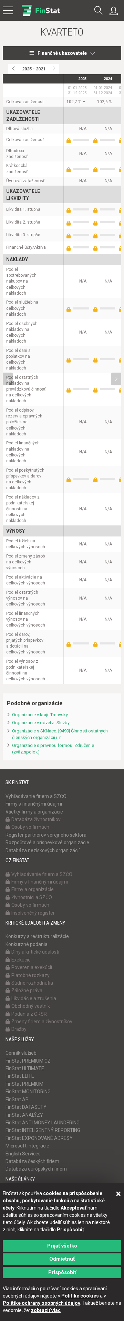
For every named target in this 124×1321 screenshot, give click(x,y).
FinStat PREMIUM (24, 1084)
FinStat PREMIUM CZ (28, 1061)
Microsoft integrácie (27, 1146)
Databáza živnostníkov (36, 819)
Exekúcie (21, 960)
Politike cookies (80, 1296)
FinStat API (18, 1099)
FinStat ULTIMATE (25, 1068)
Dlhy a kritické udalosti (35, 952)
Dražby (19, 1029)
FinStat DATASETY (26, 1107)
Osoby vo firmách (30, 827)
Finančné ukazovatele (62, 53)
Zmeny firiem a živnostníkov (41, 1021)
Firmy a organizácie (32, 889)
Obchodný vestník (30, 1006)
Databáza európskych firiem (36, 1169)
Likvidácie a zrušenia (33, 998)
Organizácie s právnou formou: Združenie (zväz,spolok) (53, 749)
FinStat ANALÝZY (24, 1115)
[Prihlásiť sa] (115, 11)
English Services (23, 1153)
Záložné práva (26, 990)
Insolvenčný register (33, 913)
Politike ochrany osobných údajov (41, 1303)
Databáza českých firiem (32, 1161)
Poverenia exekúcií (31, 967)
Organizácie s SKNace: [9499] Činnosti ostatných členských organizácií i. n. (60, 734)
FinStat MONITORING (28, 1091)
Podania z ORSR (29, 1014)
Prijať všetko (62, 1246)
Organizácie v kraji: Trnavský (40, 714)
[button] (98, 11)
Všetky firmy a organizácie (34, 812)
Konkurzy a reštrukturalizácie (37, 936)
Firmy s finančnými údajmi (34, 804)
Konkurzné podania (27, 944)
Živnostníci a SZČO (31, 897)
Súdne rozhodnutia (32, 983)
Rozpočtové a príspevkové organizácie (47, 842)
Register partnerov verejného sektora (46, 835)
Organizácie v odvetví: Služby (41, 722)
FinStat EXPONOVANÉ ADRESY (39, 1138)
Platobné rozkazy (30, 975)
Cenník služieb (21, 1053)
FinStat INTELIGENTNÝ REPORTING (43, 1130)
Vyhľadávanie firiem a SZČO (36, 796)
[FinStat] (41, 15)
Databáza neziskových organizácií (43, 850)
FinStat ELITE (20, 1076)
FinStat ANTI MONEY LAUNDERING (43, 1122)
